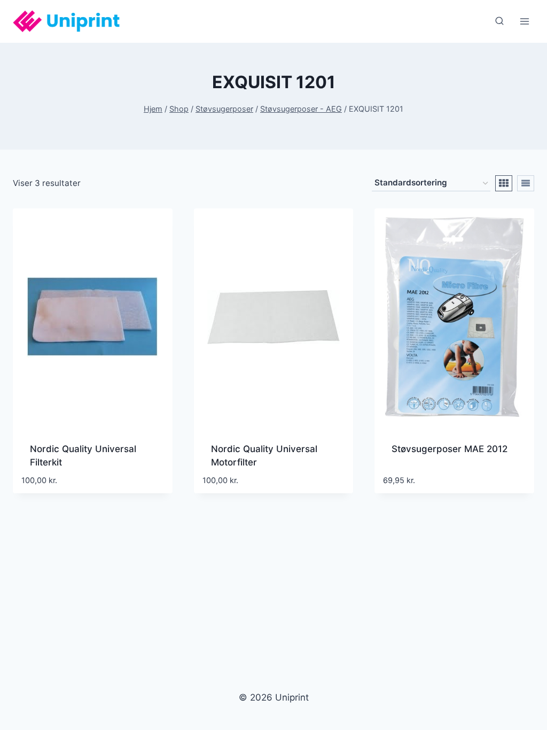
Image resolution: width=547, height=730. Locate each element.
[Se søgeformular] (499, 21)
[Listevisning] (525, 183)
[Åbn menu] (524, 21)
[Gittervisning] (503, 183)
